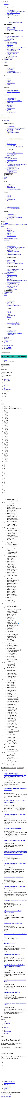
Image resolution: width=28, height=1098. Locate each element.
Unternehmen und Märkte (13, 15)
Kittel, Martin (10, 617)
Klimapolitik (10, 14)
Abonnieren (18, 1047)
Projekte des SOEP (11, 99)
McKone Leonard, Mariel (13, 650)
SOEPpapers (10, 55)
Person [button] (5, 395)
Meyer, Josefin (10, 656)
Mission (9, 80)
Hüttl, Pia (9, 597)
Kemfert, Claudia (11, 611)
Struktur (9, 78)
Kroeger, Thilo (10, 626)
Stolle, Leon (10, 732)
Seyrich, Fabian (11, 720)
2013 (6, 433)
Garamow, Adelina (11, 556)
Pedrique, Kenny (11, 674)
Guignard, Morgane (12, 575)
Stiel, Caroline (10, 729)
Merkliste (11, 238)
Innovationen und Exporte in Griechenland (15, 934)
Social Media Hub (11, 112)
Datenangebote (10, 39)
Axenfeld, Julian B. (11, 501)
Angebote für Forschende (13, 90)
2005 (6, 445)
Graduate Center (11, 108)
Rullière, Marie (10, 687)
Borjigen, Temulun (11, 516)
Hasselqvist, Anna (11, 586)
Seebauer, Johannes (11, 715)
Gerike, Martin (10, 561)
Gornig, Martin (10, 567)
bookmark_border (5, 117)
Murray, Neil (10, 661)
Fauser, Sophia (10, 549)
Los (11, 372)
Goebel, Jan (10, 566)
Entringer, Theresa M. (12, 544)
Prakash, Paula (10, 678)
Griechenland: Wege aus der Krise (13, 923)
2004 (6, 447)
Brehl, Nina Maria (11, 518)
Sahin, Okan (10, 691)
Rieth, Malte (10, 684)
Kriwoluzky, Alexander (12, 625)
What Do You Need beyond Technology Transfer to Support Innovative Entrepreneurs (14, 966)
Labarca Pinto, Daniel (12, 634)
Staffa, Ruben (10, 726)
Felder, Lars (10, 550)
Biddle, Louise (10, 513)
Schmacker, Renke (11, 706)
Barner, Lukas (10, 507)
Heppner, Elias (10, 588)
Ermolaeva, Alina (11, 546)
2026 (6, 412)
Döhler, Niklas (10, 535)
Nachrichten (10, 69)
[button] (4, 1)
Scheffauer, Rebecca (12, 698)
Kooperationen (10, 102)
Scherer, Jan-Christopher (13, 699)
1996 (6, 459)
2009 (6, 439)
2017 (6, 426)
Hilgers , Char (10, 591)
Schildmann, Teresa (11, 702)
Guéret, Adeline (11, 574)
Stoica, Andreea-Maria (12, 731)
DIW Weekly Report (12, 43)
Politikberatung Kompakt (13, 52)
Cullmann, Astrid (11, 526)
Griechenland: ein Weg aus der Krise (13, 877)
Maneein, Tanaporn (11, 647)
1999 (6, 455)
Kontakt (9, 84)
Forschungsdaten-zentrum (13, 92)
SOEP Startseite (11, 68)
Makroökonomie (11, 10)
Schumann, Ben (11, 710)
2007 (6, 442)
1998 (6, 456)
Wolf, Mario (10, 760)
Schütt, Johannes (11, 712)
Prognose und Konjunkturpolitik (15, 36)
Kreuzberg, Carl (11, 622)
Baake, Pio (9, 504)
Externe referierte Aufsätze (13, 49)
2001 (6, 452)
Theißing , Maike (11, 740)
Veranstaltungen (8, 59)
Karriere (9, 109)
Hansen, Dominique (12, 583)
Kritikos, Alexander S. (12, 623)
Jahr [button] (5, 393)
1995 (6, 461)
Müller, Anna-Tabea (12, 659)
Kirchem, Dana (10, 615)
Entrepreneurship (11, 29)
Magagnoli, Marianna (12, 645)
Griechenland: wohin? (9, 943)
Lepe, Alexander (11, 636)
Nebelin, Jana (10, 664)
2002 (6, 450)
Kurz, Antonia (10, 631)
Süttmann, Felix (11, 734)
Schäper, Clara (10, 696)
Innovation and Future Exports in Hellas (14, 840)
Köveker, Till (10, 620)
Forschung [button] (6, 4)
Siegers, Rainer (10, 721)
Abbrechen (13, 767)
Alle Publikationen (8, 57)
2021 (6, 420)
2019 (6, 423)
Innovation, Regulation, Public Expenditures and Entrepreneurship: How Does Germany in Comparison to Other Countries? (15, 852)
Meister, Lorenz (11, 653)
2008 (6, 441)
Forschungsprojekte (11, 38)
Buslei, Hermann (11, 521)
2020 (6, 422)
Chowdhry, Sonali (11, 524)
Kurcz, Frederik (11, 630)
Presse (5, 60)
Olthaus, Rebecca (11, 670)
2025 (6, 414)
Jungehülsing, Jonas (12, 606)
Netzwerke (9, 106)
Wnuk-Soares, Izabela (12, 758)
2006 (6, 444)
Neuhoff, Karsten (11, 665)
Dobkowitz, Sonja (11, 533)
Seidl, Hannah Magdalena (13, 717)
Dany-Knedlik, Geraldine (13, 528)
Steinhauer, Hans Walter (13, 728)
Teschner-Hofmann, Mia (13, 738)
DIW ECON (7, 1084)
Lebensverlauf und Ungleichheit (15, 30)
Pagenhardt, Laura (11, 673)
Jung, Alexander (11, 605)
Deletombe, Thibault (12, 530)
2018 (6, 425)
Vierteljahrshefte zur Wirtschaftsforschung (17, 47)
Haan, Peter (10, 578)
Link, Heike (10, 639)
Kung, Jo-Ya (10, 628)
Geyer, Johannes (11, 563)
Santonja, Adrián (11, 693)
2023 (6, 417)
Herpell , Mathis (11, 589)
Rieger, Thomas (11, 682)
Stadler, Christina (11, 724)
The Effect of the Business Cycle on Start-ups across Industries (15, 801)
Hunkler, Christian (11, 594)
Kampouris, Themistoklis (13, 609)
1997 (6, 458)
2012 (6, 434)
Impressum (6, 1088)
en (1, 116)
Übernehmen (20, 767)
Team (8, 81)
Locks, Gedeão (10, 640)
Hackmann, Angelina (12, 580)
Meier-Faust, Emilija (12, 651)
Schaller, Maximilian (12, 695)
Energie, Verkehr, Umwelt (13, 13)
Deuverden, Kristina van (13, 532)
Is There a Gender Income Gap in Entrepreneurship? (12, 911)
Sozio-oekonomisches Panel (15, 22)
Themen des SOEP (11, 98)
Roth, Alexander (11, 685)
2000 (6, 453)
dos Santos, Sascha (11, 536)
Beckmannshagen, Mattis (13, 508)
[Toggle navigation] (7, 1)
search (2, 1)
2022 (6, 419)
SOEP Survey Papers (12, 56)
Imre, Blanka (10, 602)
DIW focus (9, 46)
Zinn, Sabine (10, 765)
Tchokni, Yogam (11, 737)
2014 (6, 431)
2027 (6, 411)
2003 (6, 448)
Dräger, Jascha (10, 538)
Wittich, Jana (10, 755)
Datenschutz (7, 1090)
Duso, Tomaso (10, 540)
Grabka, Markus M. (12, 569)
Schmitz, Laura (10, 707)
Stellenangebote (11, 83)
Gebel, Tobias (10, 558)
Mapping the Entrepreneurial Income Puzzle (15, 900)
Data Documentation (12, 53)
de (7, 223)
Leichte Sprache (8, 349)
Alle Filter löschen (5, 767)
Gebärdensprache (8, 348)
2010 (6, 437)
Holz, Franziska (11, 592)
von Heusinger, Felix (12, 751)
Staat (8, 17)
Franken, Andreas (11, 552)
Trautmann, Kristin (11, 743)
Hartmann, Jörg (10, 584)
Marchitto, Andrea (11, 648)
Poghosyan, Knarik (11, 676)
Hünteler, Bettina (11, 595)
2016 (6, 428)
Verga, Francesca (11, 749)
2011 (6, 436)
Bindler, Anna (10, 515)
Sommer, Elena (10, 723)
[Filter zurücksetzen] (5, 396)
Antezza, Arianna (11, 499)
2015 (6, 430)
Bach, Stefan (10, 505)
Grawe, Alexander (11, 572)
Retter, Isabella (10, 681)
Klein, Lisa (9, 619)
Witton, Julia (10, 757)
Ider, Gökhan (10, 600)
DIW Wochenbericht (12, 42)
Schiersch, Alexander (12, 701)
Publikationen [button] (7, 40)
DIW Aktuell (10, 45)
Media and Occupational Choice (12, 828)
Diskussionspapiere (11, 50)
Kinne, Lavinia (10, 614)
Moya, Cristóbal (11, 658)
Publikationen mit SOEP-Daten (14, 101)
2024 (6, 415)
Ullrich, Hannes (11, 746)
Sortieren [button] (3, 376)
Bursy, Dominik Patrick (12, 519)
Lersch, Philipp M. (11, 637)
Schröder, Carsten (11, 709)
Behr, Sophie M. (11, 510)
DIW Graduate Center (9, 1083)
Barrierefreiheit (7, 1087)
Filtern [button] (2, 374)
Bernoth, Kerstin (11, 512)
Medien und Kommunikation (14, 72)
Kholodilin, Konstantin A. (13, 612)
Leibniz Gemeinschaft (9, 1081)
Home (5, 360)
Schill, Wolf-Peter (11, 704)
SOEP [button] (5, 62)
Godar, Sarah (10, 564)
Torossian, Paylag (11, 742)
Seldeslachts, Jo (11, 718)
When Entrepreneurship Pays (12, 954)
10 (4, 388)
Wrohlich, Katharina (12, 762)
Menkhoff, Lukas (11, 654)
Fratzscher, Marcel (11, 553)
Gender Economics (11, 27)
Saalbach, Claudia (11, 690)
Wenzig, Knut (10, 754)
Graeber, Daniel (11, 570)
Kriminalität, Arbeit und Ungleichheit (16, 11)
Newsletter (3, 1050)
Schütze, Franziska (11, 713)
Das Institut (9, 105)
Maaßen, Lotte (10, 643)
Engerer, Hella (10, 542)
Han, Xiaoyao (10, 581)
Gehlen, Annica (11, 559)
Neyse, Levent (10, 667)
